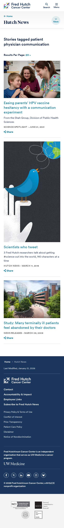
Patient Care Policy (13, 427)
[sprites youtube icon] (28, 475)
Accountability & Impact (18, 394)
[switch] (56, 20)
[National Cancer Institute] (20, 505)
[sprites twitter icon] (13, 475)
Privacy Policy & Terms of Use (18, 412)
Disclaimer (9, 432)
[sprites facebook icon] (6, 475)
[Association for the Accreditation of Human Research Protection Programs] (25, 515)
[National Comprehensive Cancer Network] (44, 505)
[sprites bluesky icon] (43, 475)
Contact (8, 389)
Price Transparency (13, 422)
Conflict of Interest (13, 417)
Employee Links (13, 399)
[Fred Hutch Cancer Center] (17, 380)
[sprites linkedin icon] (21, 475)
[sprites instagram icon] (36, 475)
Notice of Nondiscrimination (17, 437)
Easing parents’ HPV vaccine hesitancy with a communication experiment (30, 107)
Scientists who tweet (21, 247)
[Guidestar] (38, 515)
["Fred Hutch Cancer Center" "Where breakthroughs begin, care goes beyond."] (17, 6)
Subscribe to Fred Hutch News (21, 404)
